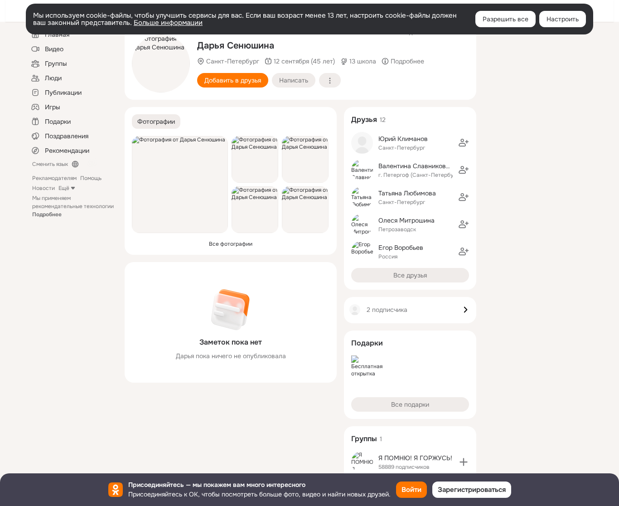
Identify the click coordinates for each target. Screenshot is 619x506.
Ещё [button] (63, 188)
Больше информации (168, 22)
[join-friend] (463, 142)
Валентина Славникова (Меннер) (428, 166)
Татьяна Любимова (407, 193)
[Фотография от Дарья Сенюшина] (161, 63)
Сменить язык (50, 164)
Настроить (562, 19)
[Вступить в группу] (463, 462)
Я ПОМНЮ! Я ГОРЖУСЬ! (415, 458)
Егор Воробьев (400, 247)
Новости (43, 188)
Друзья (364, 119)
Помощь (91, 178)
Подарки (367, 343)
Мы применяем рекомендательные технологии (73, 206)
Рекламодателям (54, 178)
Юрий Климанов (403, 139)
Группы (364, 438)
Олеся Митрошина (406, 220)
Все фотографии (230, 244)
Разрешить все (505, 19)
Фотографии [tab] (156, 121)
